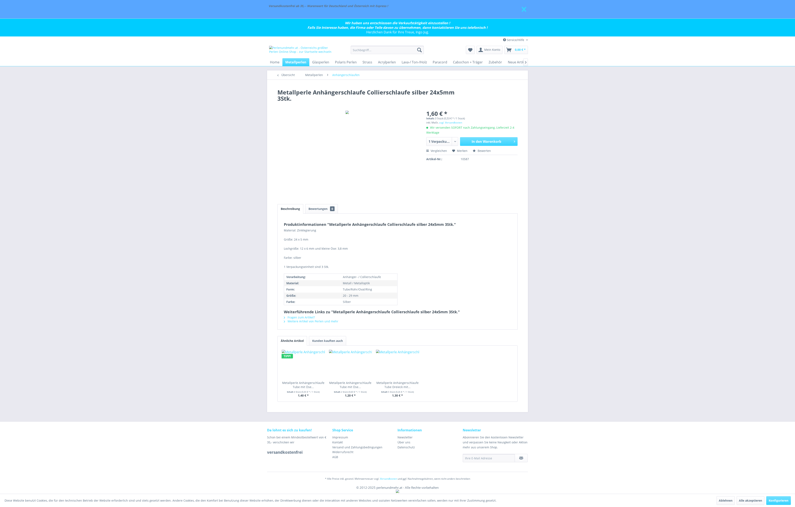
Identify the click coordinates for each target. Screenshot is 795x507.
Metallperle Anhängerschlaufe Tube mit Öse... (303, 385)
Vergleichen (438, 151)
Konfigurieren (778, 500)
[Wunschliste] (470, 50)
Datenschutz (406, 447)
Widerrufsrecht (342, 452)
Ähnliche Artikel (292, 341)
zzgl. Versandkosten (450, 122)
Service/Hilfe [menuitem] (515, 40)
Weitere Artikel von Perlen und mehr (312, 321)
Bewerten (484, 151)
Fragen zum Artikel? (301, 317)
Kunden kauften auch (327, 341)
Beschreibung (290, 209)
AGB (335, 457)
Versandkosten (388, 478)
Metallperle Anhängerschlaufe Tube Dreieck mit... (397, 385)
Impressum (340, 437)
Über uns (404, 442)
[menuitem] (387, 50)
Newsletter (405, 437)
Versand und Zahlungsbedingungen (357, 447)
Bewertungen (320, 209)
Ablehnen (725, 500)
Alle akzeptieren (750, 500)
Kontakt (337, 442)
